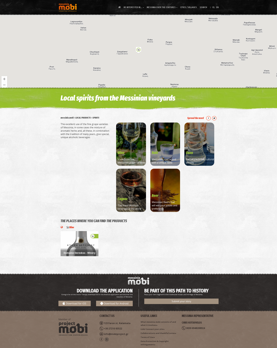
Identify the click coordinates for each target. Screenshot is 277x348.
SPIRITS (95, 117)
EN (217, 7)
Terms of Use (147, 337)
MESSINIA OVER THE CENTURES (162, 7)
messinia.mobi (67, 117)
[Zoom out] (4, 85)
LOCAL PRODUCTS (83, 117)
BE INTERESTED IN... (134, 7)
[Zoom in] (4, 79)
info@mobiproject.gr (116, 334)
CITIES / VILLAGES (188, 7)
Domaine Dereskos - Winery (79, 252)
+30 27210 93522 (113, 328)
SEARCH (203, 7)
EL (214, 7)
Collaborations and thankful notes (158, 333)
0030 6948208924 (195, 328)
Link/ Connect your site (152, 329)
